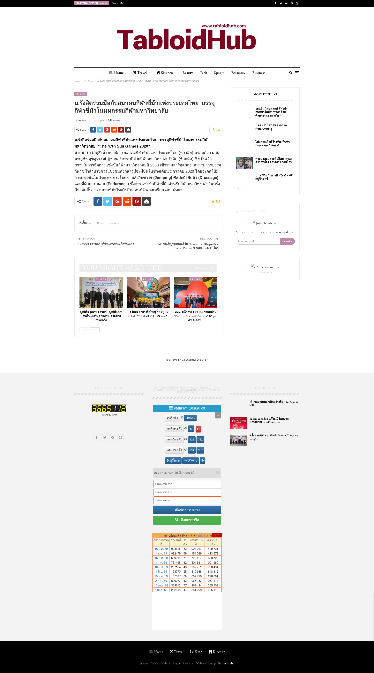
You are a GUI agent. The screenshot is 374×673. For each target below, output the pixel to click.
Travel (142, 72)
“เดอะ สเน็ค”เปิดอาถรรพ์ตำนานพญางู (271, 127)
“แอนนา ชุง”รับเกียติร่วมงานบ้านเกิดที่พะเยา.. (106, 244)
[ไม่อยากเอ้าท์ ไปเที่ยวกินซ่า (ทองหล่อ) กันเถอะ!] (244, 146)
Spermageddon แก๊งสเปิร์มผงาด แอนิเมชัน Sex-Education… (269, 420)
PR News (81, 93)
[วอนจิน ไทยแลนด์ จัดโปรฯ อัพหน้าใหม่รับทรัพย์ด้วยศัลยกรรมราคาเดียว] (244, 113)
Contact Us (117, 3)
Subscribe (287, 241)
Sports (219, 72)
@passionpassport (195, 360)
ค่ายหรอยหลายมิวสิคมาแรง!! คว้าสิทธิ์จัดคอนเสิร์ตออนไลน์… (274, 160)
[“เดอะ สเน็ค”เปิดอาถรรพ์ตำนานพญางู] (244, 130)
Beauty (188, 72)
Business (258, 72)
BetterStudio (226, 663)
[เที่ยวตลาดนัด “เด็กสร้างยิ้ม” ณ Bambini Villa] (238, 406)
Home (118, 72)
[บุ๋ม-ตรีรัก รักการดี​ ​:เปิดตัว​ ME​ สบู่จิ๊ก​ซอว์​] (244, 180)
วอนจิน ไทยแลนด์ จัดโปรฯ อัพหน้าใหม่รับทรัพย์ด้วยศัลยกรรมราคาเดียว (273, 112)
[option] (265, 146)
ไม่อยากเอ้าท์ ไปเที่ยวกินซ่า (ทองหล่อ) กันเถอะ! (272, 143)
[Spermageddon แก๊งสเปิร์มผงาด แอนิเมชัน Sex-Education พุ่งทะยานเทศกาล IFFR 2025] (238, 423)
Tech (203, 72)
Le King (196, 651)
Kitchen (167, 72)
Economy (238, 72)
